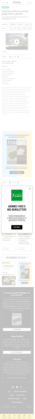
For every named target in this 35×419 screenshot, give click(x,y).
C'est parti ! (17, 227)
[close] (30, 188)
